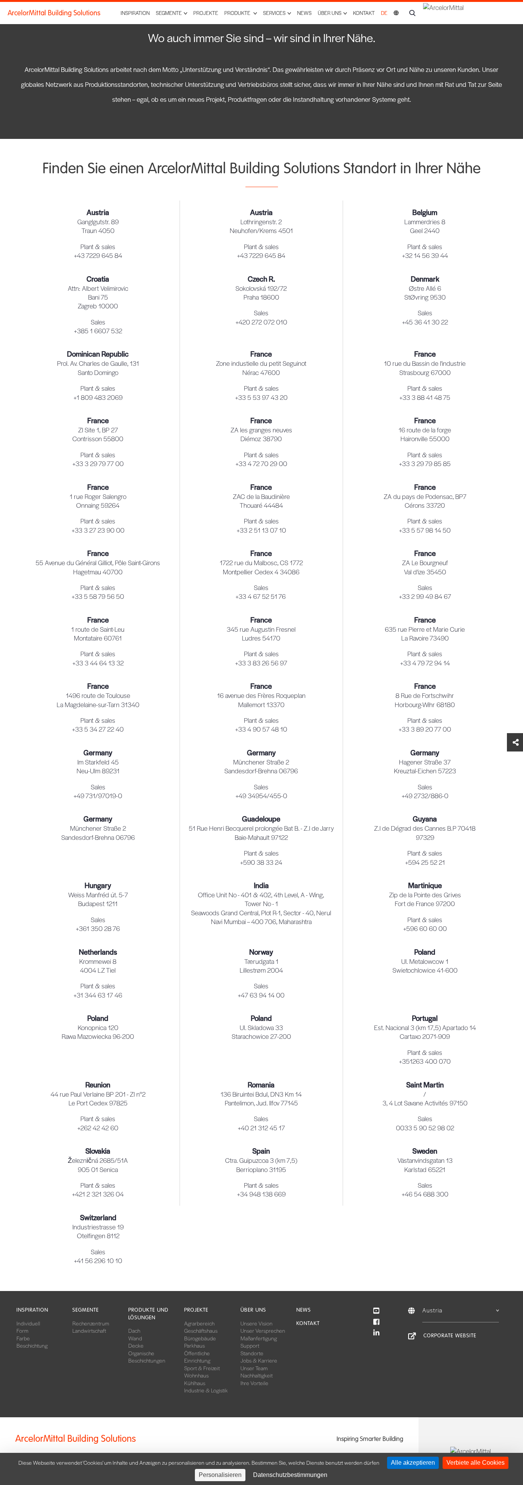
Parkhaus (194, 1345)
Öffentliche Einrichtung (197, 1356)
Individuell (28, 1323)
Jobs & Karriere (258, 1360)
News (304, 12)
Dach (134, 1330)
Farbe (23, 1338)
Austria (432, 1310)
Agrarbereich (199, 1323)
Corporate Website (449, 1335)
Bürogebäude (200, 1338)
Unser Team (254, 1368)
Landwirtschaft (89, 1330)
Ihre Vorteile (254, 1383)
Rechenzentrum (90, 1323)
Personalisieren (220, 1475)
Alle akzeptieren (413, 1462)
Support (249, 1345)
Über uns (253, 1310)
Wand (135, 1338)
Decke (136, 1345)
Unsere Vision (256, 1323)
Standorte (251, 1353)
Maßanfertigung (258, 1338)
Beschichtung (31, 1345)
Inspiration (135, 12)
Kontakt (364, 12)
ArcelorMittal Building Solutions (54, 13)
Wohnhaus (196, 1375)
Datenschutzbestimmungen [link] (290, 1475)
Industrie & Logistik (206, 1390)
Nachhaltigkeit (256, 1375)
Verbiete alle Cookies (475, 1462)
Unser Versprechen (262, 1330)
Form (22, 1330)
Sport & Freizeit (202, 1368)
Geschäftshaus (200, 1330)
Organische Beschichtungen (146, 1356)
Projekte (205, 12)
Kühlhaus (194, 1383)
